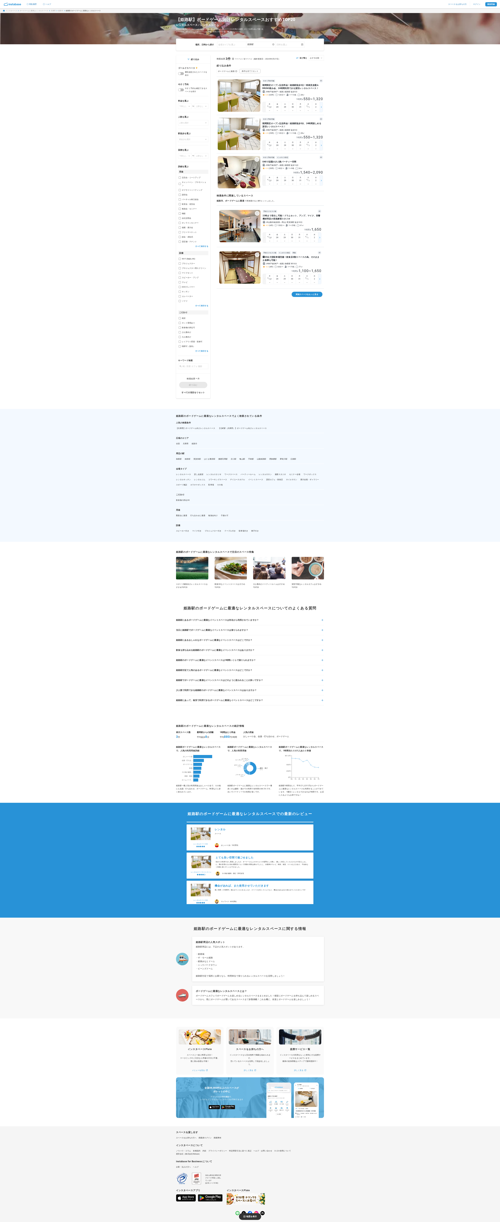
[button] (250, 621)
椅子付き (255, 531)
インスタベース (11, 11)
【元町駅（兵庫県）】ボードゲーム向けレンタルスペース (242, 428)
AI (321, 81)
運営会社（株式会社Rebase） (188, 1154)
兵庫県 (53, 11)
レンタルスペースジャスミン (201, 841)
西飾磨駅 (273, 459)
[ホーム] (12, 4)
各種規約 (196, 1151)
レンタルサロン (265, 474)
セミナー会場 (294, 474)
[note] (262, 1213)
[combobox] (260, 44)
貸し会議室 (198, 474)
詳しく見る (248, 1070)
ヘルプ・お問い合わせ (263, 1151)
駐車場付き (243, 531)
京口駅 (233, 459)
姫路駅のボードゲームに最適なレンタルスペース (83, 11)
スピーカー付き (182, 531)
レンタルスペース (183, 474)
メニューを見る (198, 1070)
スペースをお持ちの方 (457, 4)
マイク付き (197, 531)
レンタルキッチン (183, 479)
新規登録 (491, 4)
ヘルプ (48, 4)
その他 (220, 485)
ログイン (477, 4)
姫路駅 (187, 459)
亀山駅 (242, 459)
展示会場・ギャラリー (309, 479)
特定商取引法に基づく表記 (240, 1151)
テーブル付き (230, 531)
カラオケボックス (197, 485)
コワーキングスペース (217, 479)
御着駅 (179, 459)
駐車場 (211, 485)
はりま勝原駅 (209, 459)
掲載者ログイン (205, 1138)
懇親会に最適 (181, 515)
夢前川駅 (283, 459)
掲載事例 (217, 1138)
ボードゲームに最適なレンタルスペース (34, 11)
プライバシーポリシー (217, 1151)
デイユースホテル (237, 479)
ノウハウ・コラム (183, 1151)
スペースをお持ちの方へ (186, 1138)
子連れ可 (224, 515)
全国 (178, 444)
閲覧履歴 (33, 4)
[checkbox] (179, 177)
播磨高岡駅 (223, 459)
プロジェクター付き (213, 531)
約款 (204, 1151)
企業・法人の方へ (183, 1167)
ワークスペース (231, 474)
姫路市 (60, 11)
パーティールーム (248, 474)
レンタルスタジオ (214, 474)
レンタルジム (199, 479)
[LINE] (237, 1213)
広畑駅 (293, 459)
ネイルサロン (291, 479)
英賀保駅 (197, 459)
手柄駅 (251, 459)
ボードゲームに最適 (226, 71)
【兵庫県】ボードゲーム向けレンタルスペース (195, 428)
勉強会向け (213, 515)
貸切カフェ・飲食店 (274, 479)
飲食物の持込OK (183, 500)
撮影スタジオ (280, 474)
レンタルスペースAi (200, 869)
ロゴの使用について (282, 1151)
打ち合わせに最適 (197, 515)
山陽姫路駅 (261, 459)
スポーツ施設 (181, 485)
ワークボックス (310, 474)
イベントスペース (255, 479)
